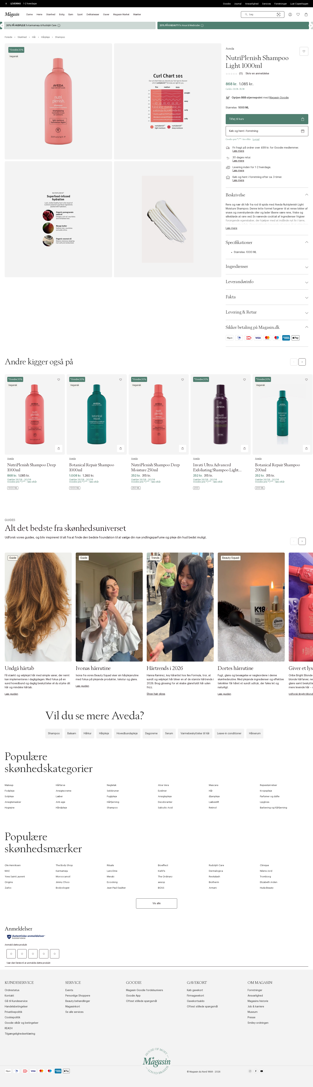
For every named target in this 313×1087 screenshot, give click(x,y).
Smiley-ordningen (258, 1023)
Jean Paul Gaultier (116, 888)
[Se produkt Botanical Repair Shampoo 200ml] (283, 414)
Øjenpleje (214, 796)
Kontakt (9, 996)
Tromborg (265, 876)
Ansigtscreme (63, 791)
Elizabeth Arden (268, 882)
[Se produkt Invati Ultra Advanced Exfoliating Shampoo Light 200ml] (221, 414)
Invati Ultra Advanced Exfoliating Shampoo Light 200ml (216, 470)
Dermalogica (216, 871)
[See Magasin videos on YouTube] (261, 1072)
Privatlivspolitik (13, 1012)
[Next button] (311, 25)
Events (69, 990)
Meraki (110, 876)
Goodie (227, 4)
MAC (7, 871)
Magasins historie (258, 1001)
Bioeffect (163, 865)
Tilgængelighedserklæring (20, 1034)
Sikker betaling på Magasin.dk (252, 327)
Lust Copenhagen (299, 4)
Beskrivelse (235, 195)
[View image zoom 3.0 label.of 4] (58, 219)
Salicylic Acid (165, 807)
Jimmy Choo (63, 882)
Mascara (213, 785)
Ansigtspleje (165, 796)
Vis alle (157, 903)
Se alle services (74, 1012)
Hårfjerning (113, 802)
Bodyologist (62, 888)
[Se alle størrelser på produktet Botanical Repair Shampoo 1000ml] (74, 488)
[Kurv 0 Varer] (306, 14)
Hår (211, 791)
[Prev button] (2, 25)
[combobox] (262, 14)
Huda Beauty (267, 888)
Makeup (9, 785)
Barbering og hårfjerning (273, 807)
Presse (251, 1017)
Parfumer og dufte (269, 796)
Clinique (264, 865)
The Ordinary (165, 876)
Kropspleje (266, 791)
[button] (290, 14)
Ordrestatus (12, 990)
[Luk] (213, 582)
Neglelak (111, 785)
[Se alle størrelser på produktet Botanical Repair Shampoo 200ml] (260, 488)
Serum (169, 733)
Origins (9, 882)
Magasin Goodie (279, 97)
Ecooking (112, 882)
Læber (59, 796)
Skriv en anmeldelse (257, 73)
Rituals (110, 865)
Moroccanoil (63, 876)
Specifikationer (239, 242)
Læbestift (214, 802)
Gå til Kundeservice (16, 1001)
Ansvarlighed (251, 4)
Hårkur (87, 733)
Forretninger (280, 4)
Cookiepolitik (12, 1017)
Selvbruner (113, 791)
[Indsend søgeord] (246, 14)
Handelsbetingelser (16, 1006)
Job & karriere (256, 1006)
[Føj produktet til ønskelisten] (304, 51)
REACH (8, 1028)
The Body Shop (64, 865)
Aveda (230, 48)
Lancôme (112, 871)
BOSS (161, 888)
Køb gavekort (195, 990)
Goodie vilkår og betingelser (21, 1023)
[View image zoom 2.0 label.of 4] (167, 101)
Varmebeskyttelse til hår (195, 733)
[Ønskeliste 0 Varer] (298, 14)
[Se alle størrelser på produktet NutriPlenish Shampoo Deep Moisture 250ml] (136, 488)
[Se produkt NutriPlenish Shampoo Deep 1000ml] (35, 414)
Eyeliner (162, 791)
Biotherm (214, 882)
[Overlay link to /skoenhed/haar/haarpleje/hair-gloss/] (180, 607)
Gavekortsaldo (196, 1001)
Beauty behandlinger (77, 1001)
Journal (237, 4)
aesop (161, 882)
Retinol (213, 807)
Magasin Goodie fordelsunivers (144, 990)
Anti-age (60, 802)
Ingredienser (237, 266)
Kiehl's (161, 871)
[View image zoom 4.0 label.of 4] (167, 219)
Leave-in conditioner (229, 733)
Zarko (8, 888)
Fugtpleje (112, 796)
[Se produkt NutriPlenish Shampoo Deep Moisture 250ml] (159, 414)
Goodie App (133, 996)
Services (266, 4)
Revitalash (214, 876)
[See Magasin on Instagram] (250, 1072)
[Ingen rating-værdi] (232, 73)
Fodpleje (9, 791)
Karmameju (62, 871)
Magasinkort (72, 1006)
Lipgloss (264, 802)
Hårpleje (104, 733)
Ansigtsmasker (13, 802)
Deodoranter (165, 802)
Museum (253, 1012)
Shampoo (54, 733)
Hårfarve (60, 785)
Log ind (256, 139)
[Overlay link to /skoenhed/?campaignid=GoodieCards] (233, 25)
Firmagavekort (195, 996)
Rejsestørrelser (268, 785)
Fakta (231, 297)
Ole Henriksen (13, 865)
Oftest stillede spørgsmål (141, 1001)
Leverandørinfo (239, 282)
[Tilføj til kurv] (58, 448)
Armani (213, 888)
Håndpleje (61, 807)
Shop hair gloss (156, 694)
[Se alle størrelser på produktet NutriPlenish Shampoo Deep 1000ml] (12, 488)
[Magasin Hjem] (12, 14)
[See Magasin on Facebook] (255, 1072)
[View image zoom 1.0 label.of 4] (58, 101)
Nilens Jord (266, 871)
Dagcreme (151, 733)
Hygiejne (9, 807)
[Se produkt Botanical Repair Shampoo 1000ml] (97, 414)
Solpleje (9, 796)
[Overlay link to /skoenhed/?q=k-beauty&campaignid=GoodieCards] (80, 25)
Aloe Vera (163, 785)
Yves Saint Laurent (15, 876)
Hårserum (255, 733)
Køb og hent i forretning (243, 131)
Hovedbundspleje (127, 733)
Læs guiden (11, 694)
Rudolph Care (216, 865)
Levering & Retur (241, 312)
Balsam (71, 733)
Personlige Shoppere (77, 996)
